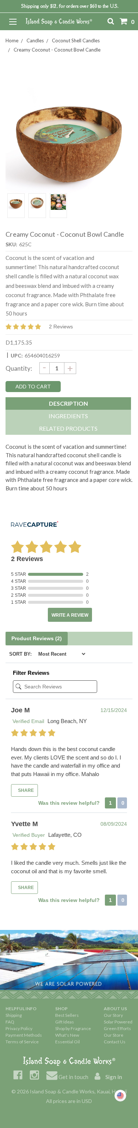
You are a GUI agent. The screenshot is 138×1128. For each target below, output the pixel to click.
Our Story (113, 1015)
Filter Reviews (31, 673)
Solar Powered (118, 1022)
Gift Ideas (64, 1022)
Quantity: (19, 368)
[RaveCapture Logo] (34, 525)
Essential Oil (67, 1041)
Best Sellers (67, 1015)
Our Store (113, 1035)
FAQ (10, 1022)
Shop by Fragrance (73, 1028)
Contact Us (114, 1041)
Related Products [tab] (68, 428)
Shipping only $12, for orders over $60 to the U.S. (69, 6)
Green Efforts (117, 1028)
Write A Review (70, 615)
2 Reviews (61, 326)
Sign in (113, 1077)
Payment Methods (24, 1035)
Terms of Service (22, 1041)
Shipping (14, 1015)
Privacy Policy (19, 1028)
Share (25, 790)
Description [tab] (68, 403)
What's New (67, 1035)
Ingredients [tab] (68, 415)
